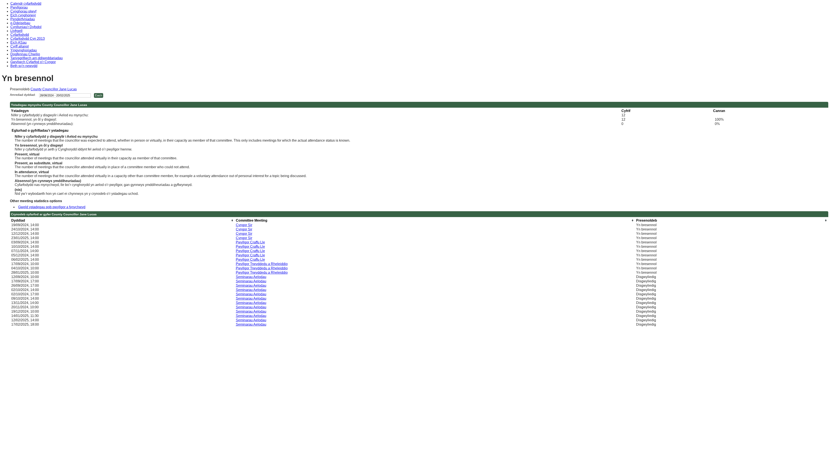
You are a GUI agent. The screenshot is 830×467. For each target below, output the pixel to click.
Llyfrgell (16, 31)
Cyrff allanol (19, 46)
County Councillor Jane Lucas (53, 89)
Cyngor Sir (244, 225)
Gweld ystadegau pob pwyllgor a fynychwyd (51, 207)
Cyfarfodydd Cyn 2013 (27, 38)
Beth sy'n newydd (23, 66)
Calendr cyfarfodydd (25, 3)
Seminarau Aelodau (251, 277)
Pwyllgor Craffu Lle (250, 242)
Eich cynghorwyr (23, 15)
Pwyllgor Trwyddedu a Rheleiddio (262, 264)
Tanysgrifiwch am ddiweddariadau (36, 58)
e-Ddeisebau (20, 23)
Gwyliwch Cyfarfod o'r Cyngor (33, 62)
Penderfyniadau (22, 19)
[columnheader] (122, 220)
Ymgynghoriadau (23, 50)
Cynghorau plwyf (23, 11)
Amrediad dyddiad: (23, 94)
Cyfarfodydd (19, 35)
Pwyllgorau (19, 7)
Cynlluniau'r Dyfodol (26, 27)
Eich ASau (18, 42)
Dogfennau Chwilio (25, 54)
